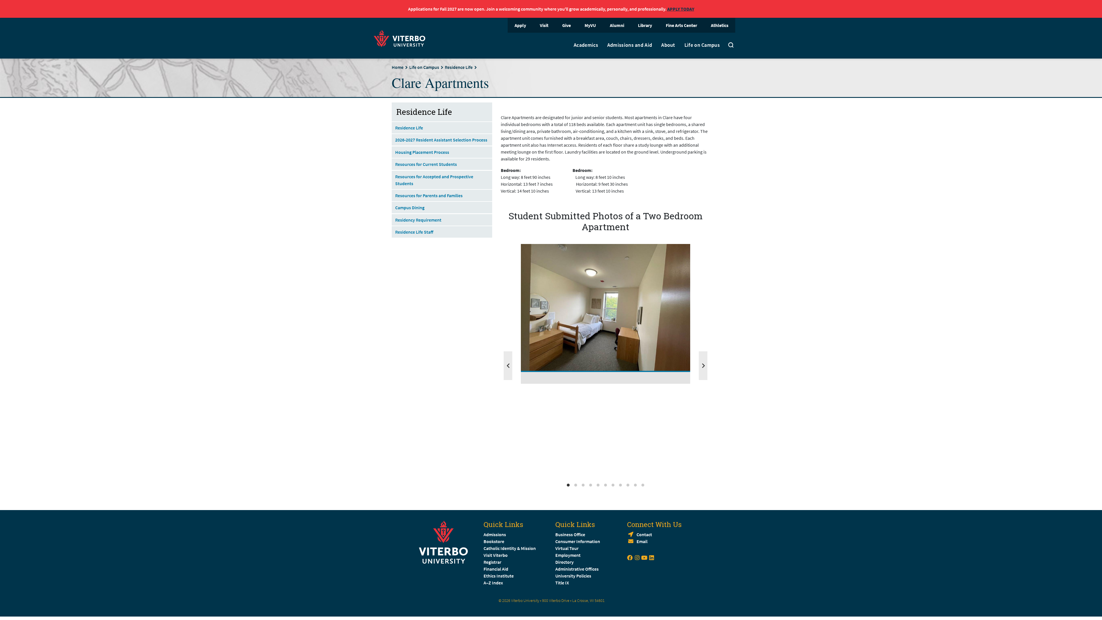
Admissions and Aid (629, 45)
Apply (520, 25)
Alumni (617, 25)
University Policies (573, 576)
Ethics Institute (499, 576)
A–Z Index (493, 583)
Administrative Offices (577, 569)
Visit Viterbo (496, 555)
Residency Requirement (418, 220)
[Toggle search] (731, 46)
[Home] (401, 37)
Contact (644, 534)
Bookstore (494, 541)
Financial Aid (496, 569)
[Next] (703, 365)
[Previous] (508, 365)
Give (566, 25)
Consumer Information (577, 541)
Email (642, 541)
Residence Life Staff (414, 232)
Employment (568, 555)
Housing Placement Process (422, 152)
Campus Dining (409, 207)
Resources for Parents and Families (429, 195)
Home (397, 67)
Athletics (719, 25)
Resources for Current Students (426, 164)
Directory (565, 562)
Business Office (570, 534)
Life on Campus (702, 45)
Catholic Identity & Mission (510, 548)
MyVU (590, 25)
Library (645, 25)
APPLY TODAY (680, 9)
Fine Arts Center (681, 25)
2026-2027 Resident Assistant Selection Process (441, 140)
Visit (544, 25)
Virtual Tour (567, 548)
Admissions (495, 534)
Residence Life (459, 67)
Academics (586, 45)
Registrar (492, 562)
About (668, 45)
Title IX (562, 583)
